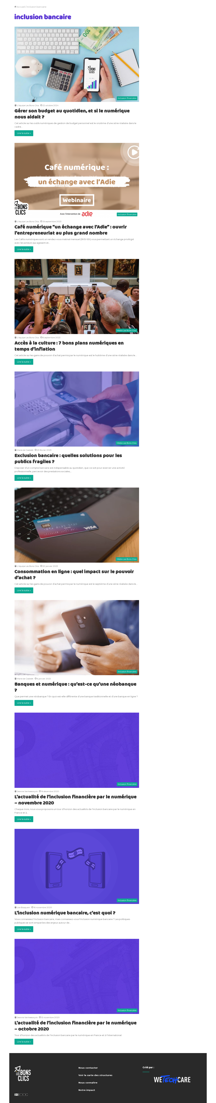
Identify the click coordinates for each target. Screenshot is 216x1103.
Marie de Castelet (25, 450)
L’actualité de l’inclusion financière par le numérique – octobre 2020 (76, 1025)
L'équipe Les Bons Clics (28, 105)
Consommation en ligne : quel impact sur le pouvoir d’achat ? (74, 574)
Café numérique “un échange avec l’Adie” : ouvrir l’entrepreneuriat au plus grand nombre (71, 230)
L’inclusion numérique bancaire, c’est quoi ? (65, 912)
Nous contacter (88, 1067)
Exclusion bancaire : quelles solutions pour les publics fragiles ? (68, 458)
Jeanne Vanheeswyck (27, 791)
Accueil (20, 6)
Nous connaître (87, 1082)
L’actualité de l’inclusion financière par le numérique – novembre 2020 (76, 799)
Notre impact (86, 1090)
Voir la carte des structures (95, 1075)
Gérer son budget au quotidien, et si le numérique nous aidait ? (72, 113)
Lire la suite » (24, 133)
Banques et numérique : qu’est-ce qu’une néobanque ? (75, 687)
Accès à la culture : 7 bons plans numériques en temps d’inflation (69, 346)
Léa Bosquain (23, 907)
